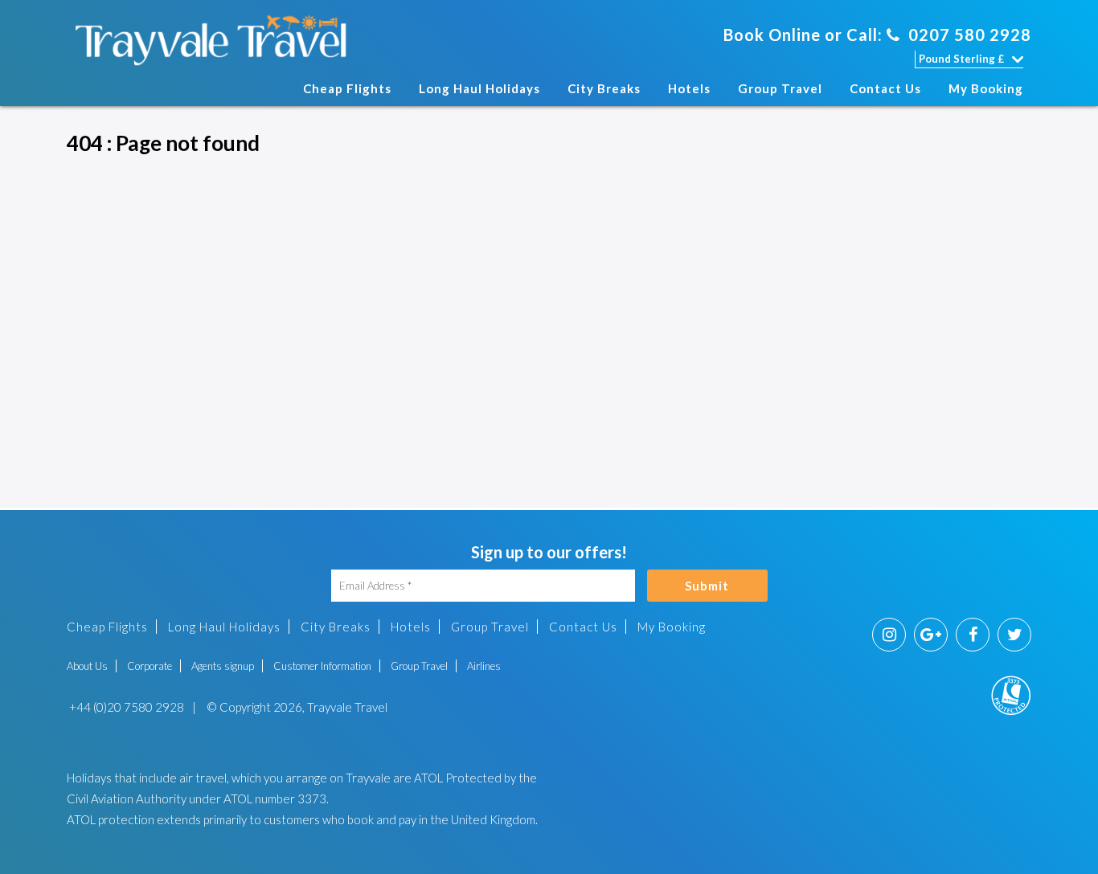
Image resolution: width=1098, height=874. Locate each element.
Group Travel (780, 88)
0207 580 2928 (969, 34)
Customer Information (322, 666)
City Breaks (604, 88)
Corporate (149, 666)
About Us (87, 666)
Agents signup (222, 666)
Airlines (484, 666)
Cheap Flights (347, 88)
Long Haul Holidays (479, 88)
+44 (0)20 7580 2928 (125, 707)
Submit (707, 585)
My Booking (985, 88)
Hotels (689, 88)
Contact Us (885, 88)
